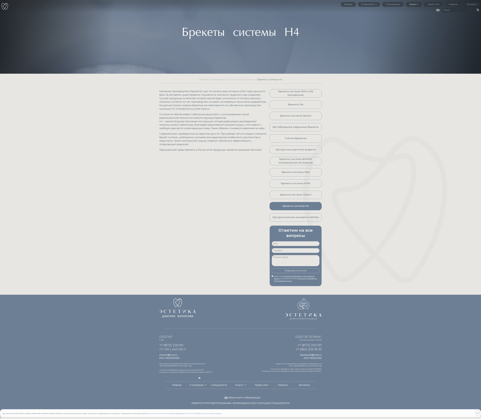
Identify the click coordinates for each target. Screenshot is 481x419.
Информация (219, 79)
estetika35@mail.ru (311, 355)
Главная (348, 4)
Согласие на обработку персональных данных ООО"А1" (181, 370)
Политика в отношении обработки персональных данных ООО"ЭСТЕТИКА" (292, 371)
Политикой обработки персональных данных (204, 413)
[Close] (478, 413)
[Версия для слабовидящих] (438, 9)
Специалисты (393, 4)
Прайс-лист (434, 4)
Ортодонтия (247, 79)
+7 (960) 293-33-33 (308, 349)
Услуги (234, 79)
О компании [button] (368, 4)
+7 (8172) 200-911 (171, 345)
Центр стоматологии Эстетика (158, 413)
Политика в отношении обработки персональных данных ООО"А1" (186, 372)
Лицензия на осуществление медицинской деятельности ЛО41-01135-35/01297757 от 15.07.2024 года (182, 365)
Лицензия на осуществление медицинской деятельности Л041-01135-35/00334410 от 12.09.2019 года (299, 365)
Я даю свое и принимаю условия (295, 278)
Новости (453, 4)
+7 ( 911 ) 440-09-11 (172, 349)
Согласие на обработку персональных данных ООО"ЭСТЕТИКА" (296, 369)
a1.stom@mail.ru (168, 355)
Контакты (471, 4)
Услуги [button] (413, 4)
